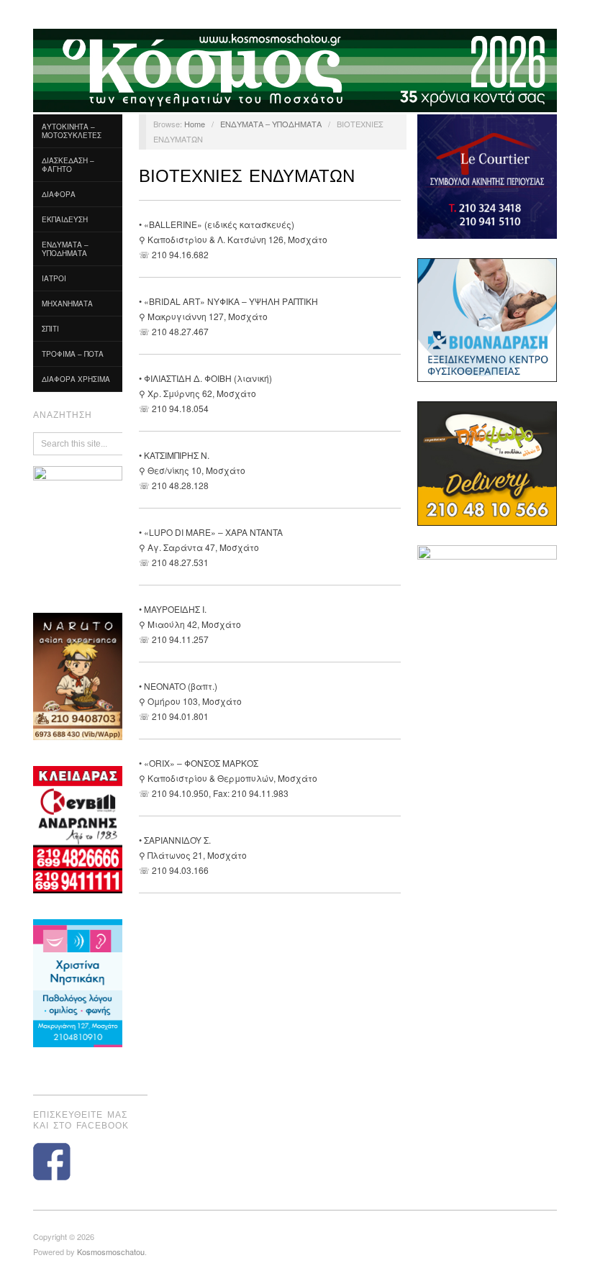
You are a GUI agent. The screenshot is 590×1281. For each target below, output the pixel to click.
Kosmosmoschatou (111, 1251)
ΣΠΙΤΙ (50, 329)
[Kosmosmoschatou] (295, 68)
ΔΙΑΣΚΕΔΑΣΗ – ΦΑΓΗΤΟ (68, 164)
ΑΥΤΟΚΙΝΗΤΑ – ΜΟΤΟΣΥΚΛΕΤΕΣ (71, 131)
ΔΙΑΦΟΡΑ (59, 194)
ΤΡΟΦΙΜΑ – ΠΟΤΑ (73, 354)
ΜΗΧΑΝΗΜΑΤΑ (67, 303)
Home (194, 123)
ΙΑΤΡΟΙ (54, 278)
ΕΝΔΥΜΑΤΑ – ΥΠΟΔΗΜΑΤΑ (65, 249)
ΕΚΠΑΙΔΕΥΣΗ (65, 219)
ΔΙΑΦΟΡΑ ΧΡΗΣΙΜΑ (76, 379)
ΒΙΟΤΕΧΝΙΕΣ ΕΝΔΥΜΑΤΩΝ (247, 176)
